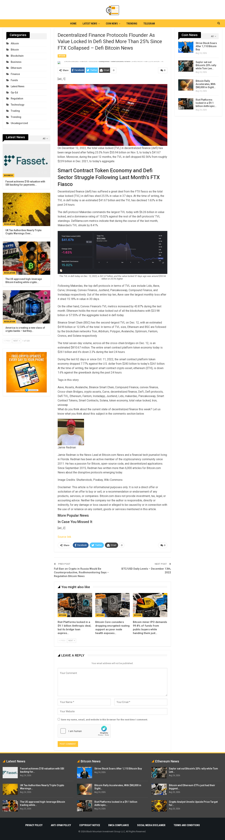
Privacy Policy (34, 825)
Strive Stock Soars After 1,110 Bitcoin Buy (206, 46)
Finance (15, 74)
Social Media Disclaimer (151, 825)
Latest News (90, 23)
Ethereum (16, 67)
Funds (14, 80)
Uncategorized (19, 123)
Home (73, 23)
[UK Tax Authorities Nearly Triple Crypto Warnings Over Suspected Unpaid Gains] (26, 209)
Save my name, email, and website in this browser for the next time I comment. (104, 719)
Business (16, 62)
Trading (15, 110)
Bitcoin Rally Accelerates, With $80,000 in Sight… (206, 84)
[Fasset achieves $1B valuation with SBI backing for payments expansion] (26, 160)
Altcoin (15, 43)
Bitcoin (62, 56)
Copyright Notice (89, 825)
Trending (131, 23)
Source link (64, 536)
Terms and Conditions (187, 825)
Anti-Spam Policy (61, 825)
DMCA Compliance (118, 825)
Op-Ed (14, 92)
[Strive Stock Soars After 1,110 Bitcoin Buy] (185, 47)
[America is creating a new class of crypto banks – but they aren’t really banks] (26, 307)
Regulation (17, 98)
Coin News (112, 23)
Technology (17, 104)
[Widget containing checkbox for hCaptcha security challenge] (84, 731)
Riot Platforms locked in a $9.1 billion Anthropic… (206, 102)
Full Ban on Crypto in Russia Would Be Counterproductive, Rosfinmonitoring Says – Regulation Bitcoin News (81, 572)
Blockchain (17, 55)
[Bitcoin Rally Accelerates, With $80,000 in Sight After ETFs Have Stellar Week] (185, 85)
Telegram (149, 23)
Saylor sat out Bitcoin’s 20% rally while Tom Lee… (206, 65)
